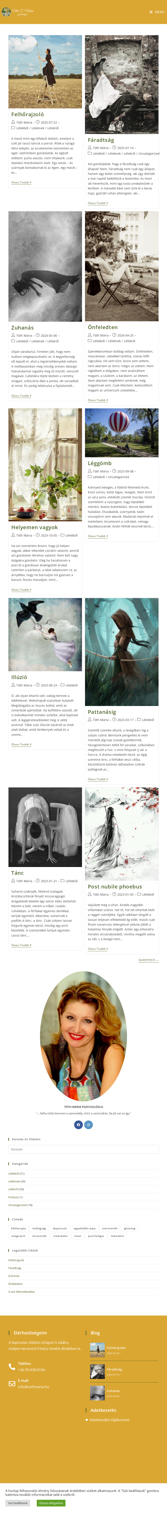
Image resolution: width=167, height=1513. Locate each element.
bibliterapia (18, 1228)
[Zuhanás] (97, 1393)
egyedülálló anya (84, 1228)
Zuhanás (22, 327)
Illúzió (19, 677)
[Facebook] (78, 1124)
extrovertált (109, 1228)
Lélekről (53, 128)
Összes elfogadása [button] (51, 1503)
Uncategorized (149, 153)
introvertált (39, 1236)
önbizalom (117, 1236)
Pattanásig (102, 711)
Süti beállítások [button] (18, 1503)
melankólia (60, 1236)
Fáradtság (101, 139)
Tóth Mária (24, 122)
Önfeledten (103, 327)
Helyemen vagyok (34, 527)
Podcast (13, 1197)
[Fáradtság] (97, 1371)
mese (77, 1236)
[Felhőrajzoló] (97, 1350)
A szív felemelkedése (21, 1292)
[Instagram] (88, 1124)
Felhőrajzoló (27, 114)
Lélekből (22, 128)
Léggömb (100, 463)
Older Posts (149, 960)
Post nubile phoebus (115, 886)
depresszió (60, 1228)
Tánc (17, 872)
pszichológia (96, 1236)
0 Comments (129, 1353)
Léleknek (38, 128)
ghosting (129, 1228)
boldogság (39, 1228)
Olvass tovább (21, 182)
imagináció (18, 1236)
